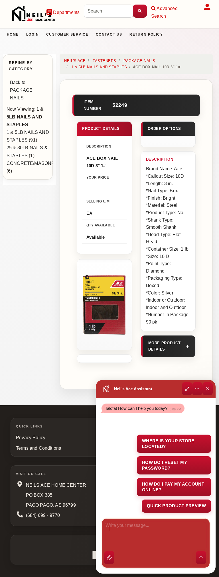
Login (32, 34)
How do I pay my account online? (173, 487)
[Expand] (187, 388)
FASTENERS (104, 61)
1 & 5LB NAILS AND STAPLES (99, 67)
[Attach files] (109, 557)
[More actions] (197, 388)
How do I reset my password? (164, 465)
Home (13, 34)
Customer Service (67, 34)
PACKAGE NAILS (139, 61)
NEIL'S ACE (75, 61)
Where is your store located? (168, 443)
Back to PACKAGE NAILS (21, 90)
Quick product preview (176, 505)
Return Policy (146, 34)
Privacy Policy (30, 437)
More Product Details (164, 346)
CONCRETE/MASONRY (32, 163)
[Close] (207, 388)
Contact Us (109, 34)
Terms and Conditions (38, 448)
